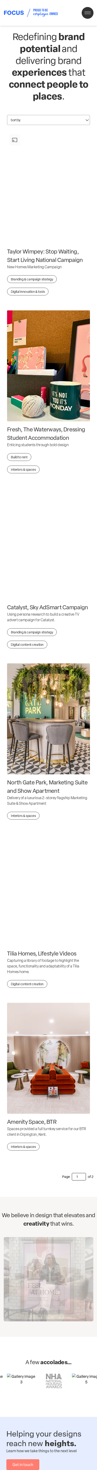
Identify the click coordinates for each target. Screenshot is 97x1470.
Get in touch (22, 1464)
